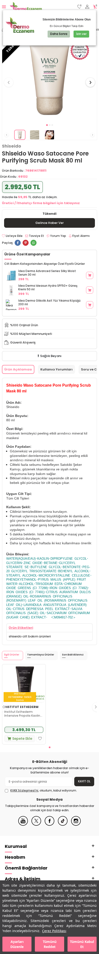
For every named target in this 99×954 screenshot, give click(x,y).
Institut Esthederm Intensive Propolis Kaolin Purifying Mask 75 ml (22, 713)
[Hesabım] (87, 7)
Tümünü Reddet (49, 944)
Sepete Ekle (22, 738)
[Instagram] (76, 824)
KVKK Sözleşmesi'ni (24, 790)
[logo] (26, 7)
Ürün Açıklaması (18, 369)
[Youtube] (23, 824)
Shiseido (11, 146)
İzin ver (81, 34)
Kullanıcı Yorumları (56, 369)
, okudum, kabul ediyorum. (43, 790)
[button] (47, 125)
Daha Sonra (58, 34)
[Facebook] (49, 824)
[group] (49, 79)
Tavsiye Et (36, 236)
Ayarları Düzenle (17, 944)
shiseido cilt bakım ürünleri (30, 636)
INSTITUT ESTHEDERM (21, 707)
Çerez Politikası (54, 930)
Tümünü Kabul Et (82, 944)
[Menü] (4, 7)
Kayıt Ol (84, 781)
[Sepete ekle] (89, 275)
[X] (36, 824)
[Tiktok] (63, 824)
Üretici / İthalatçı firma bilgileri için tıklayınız (41, 203)
